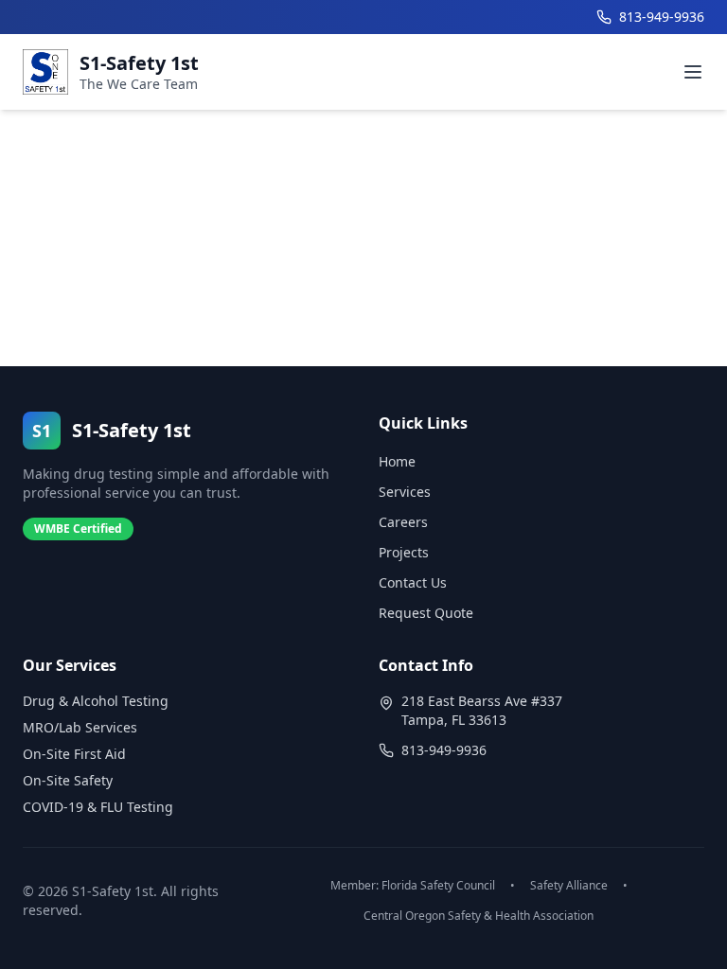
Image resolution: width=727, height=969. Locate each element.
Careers (403, 522)
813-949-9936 (444, 750)
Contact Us (413, 582)
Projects (404, 552)
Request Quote (426, 613)
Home (397, 461)
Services (405, 492)
